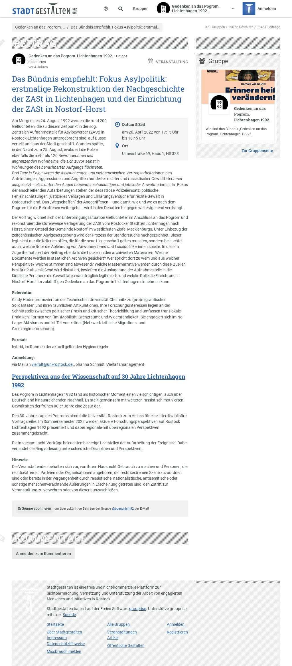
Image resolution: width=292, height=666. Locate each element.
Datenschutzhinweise (66, 643)
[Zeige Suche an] (120, 8)
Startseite (55, 624)
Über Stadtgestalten (64, 632)
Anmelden (175, 624)
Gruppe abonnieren (36, 508)
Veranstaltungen (122, 632)
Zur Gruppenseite (257, 150)
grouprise (137, 608)
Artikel (112, 637)
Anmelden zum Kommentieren (43, 553)
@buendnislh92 (123, 508)
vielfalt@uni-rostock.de (52, 364)
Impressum (57, 637)
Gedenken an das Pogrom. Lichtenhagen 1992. (71, 56)
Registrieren (177, 632)
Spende (69, 614)
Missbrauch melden (64, 651)
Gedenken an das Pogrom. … (40, 27)
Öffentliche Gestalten (126, 645)
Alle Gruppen (118, 624)
